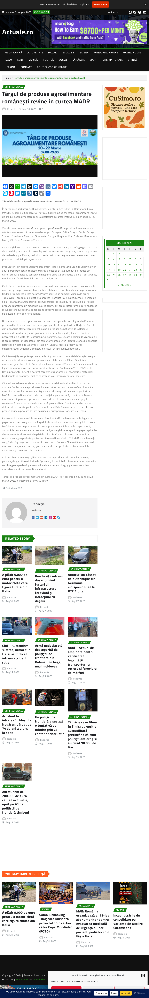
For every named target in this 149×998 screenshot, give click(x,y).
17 (108, 269)
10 (108, 264)
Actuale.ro (17, 32)
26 (119, 275)
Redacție (11, 109)
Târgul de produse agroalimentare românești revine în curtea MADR (49, 77)
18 (113, 269)
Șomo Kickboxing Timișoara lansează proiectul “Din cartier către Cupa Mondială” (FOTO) (55, 923)
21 (130, 269)
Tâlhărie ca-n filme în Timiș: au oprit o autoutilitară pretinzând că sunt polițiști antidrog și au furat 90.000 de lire (82, 734)
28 (130, 275)
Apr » (128, 285)
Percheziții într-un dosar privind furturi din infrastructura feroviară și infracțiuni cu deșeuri (49, 588)
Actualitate (35, 52)
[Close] (146, 4)
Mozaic (52, 52)
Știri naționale (113, 59)
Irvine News (22, 979)
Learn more (100, 4)
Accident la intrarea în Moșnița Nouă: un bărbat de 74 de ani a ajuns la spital (17, 724)
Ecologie (68, 52)
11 (113, 264)
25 (113, 275)
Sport (93, 59)
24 (108, 275)
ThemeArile (38, 979)
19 (119, 269)
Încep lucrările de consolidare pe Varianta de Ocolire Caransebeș (128, 921)
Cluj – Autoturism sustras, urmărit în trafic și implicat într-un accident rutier (16, 654)
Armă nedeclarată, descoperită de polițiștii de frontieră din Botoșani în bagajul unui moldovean (49, 655)
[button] (143, 975)
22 (135, 269)
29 (135, 275)
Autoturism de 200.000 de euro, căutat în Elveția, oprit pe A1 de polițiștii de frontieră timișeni (15, 802)
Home (8, 77)
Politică (48, 59)
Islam (8, 59)
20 (124, 269)
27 (124, 275)
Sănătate (79, 59)
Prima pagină (13, 52)
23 (141, 269)
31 (108, 280)
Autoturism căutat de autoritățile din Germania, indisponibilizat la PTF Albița (82, 583)
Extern (84, 52)
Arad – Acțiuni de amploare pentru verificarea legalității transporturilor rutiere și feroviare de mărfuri (82, 660)
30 (141, 275)
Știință (132, 59)
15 (135, 264)
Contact (26, 67)
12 (119, 264)
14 (130, 264)
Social (63, 59)
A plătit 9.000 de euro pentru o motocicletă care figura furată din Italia (15, 583)
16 (141, 264)
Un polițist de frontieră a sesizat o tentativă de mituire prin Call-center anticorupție (49, 725)
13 (124, 264)
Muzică (33, 59)
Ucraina (10, 67)
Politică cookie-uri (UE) (52, 67)
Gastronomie (132, 52)
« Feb (121, 285)
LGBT (20, 59)
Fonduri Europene (106, 52)
